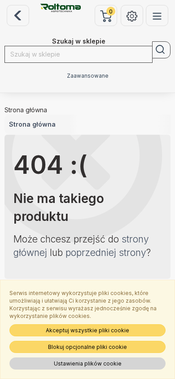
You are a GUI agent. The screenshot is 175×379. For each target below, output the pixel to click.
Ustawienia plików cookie (88, 363)
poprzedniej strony (106, 252)
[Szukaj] (161, 49)
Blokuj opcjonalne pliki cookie (87, 347)
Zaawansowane (88, 76)
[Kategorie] (157, 15)
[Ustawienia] (132, 15)
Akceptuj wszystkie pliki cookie (87, 330)
